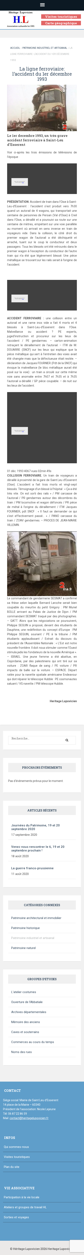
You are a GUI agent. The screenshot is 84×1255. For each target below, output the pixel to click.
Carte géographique (61, 23)
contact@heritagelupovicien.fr (29, 1118)
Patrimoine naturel (23, 948)
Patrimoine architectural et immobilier (36, 918)
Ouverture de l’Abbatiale (27, 1002)
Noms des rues (21, 1052)
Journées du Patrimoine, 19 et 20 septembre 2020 (35, 827)
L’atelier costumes (23, 992)
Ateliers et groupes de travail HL (25, 1207)
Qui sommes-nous (16, 1147)
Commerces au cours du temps (32, 1042)
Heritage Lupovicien (61, 1249)
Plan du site (11, 1167)
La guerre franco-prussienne (32, 868)
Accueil (15, 48)
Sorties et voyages (16, 1217)
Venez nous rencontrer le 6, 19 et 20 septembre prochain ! (37, 848)
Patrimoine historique (25, 928)
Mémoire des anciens (25, 1022)
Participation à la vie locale (21, 1197)
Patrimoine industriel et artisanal (44, 48)
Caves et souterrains (25, 1032)
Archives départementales (28, 1012)
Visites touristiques (61, 16)
